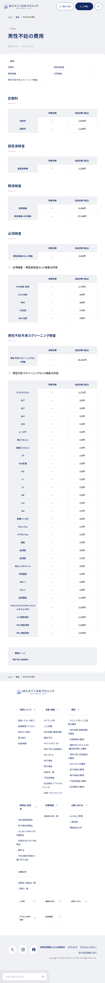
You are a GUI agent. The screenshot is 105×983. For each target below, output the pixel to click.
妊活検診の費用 (77, 786)
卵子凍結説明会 (25, 825)
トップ (10, 17)
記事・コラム (76, 901)
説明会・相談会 (25, 807)
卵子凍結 (48, 760)
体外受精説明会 (25, 819)
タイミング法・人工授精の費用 (78, 722)
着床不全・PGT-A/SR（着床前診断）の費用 (78, 746)
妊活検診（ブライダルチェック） (52, 785)
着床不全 (48, 737)
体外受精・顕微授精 (52, 731)
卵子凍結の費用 (77, 769)
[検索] (43, 976)
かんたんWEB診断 (25, 918)
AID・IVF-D (48, 754)
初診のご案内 (24, 731)
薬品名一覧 (49, 772)
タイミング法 (49, 720)
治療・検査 (50, 709)
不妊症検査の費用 (78, 780)
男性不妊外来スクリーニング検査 (22, 79)
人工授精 (48, 726)
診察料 (11, 67)
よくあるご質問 (76, 816)
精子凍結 (48, 766)
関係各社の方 (76, 827)
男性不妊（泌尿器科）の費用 (78, 756)
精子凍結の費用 (77, 775)
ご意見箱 (74, 821)
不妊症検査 (49, 777)
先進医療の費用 (77, 739)
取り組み (22, 737)
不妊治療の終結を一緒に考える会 (26, 857)
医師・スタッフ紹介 (26, 720)
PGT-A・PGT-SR (51, 743)
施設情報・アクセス (26, 726)
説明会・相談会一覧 (27, 882)
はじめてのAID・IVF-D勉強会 (26, 833)
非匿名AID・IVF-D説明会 (26, 842)
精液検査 (12, 73)
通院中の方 (49, 901)
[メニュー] (98, 6)
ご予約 (85, 6)
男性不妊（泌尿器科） (21, 659)
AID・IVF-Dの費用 (77, 763)
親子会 (21, 850)
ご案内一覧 (23, 888)
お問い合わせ (77, 805)
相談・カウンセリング (53, 792)
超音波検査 (59, 67)
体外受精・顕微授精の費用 (77, 731)
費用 (17, 17)
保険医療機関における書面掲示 (52, 947)
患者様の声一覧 (51, 816)
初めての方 (66, 6)
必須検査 (58, 73)
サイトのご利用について (87, 952)
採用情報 (49, 916)
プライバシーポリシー (88, 947)
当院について (26, 709)
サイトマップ (72, 947)
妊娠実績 (22, 743)
